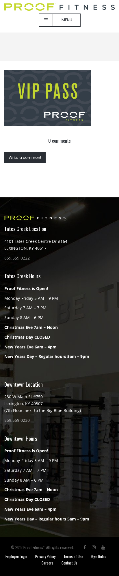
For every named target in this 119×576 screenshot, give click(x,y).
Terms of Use (73, 556)
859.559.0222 (17, 258)
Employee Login (16, 556)
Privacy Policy (45, 556)
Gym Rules (98, 556)
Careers (47, 563)
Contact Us (69, 563)
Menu (67, 20)
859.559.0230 (17, 420)
